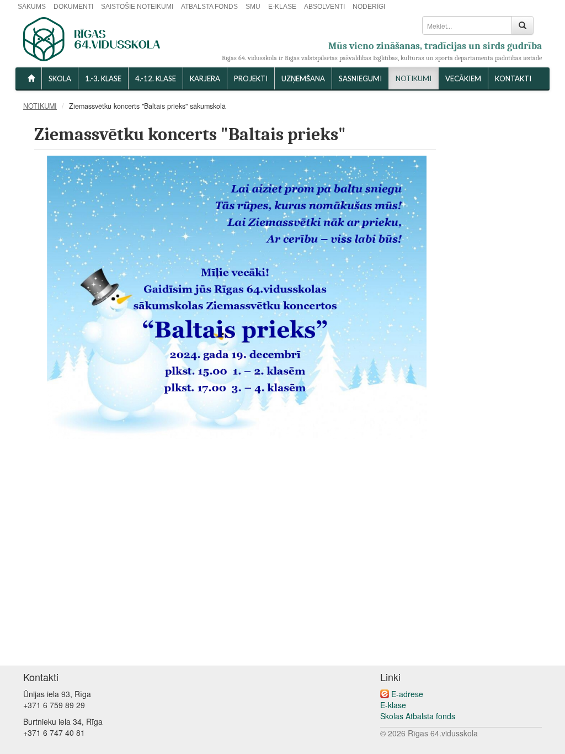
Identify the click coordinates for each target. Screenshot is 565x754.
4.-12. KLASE (155, 78)
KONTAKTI (513, 78)
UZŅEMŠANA (303, 78)
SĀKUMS (32, 6)
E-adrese (407, 693)
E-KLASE (282, 6)
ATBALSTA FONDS (209, 6)
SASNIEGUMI (360, 78)
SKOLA (60, 78)
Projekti (251, 78)
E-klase (393, 704)
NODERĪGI (369, 6)
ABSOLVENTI (324, 6)
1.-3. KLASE (103, 78)
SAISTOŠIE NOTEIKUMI (137, 6)
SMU (253, 6)
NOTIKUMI (413, 78)
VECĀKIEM (463, 78)
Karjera (205, 78)
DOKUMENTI (73, 6)
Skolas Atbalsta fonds (417, 715)
